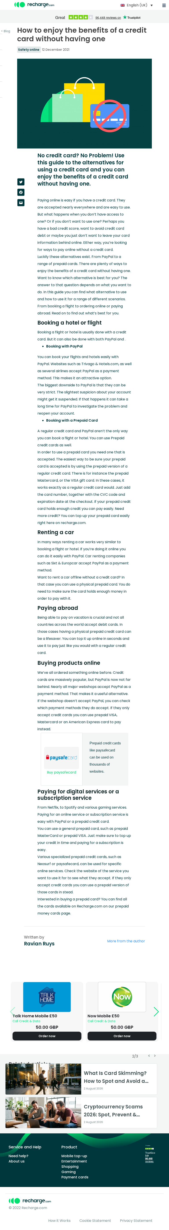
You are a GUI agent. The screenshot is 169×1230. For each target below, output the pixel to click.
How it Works (59, 1220)
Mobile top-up (74, 1156)
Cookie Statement (95, 1220)
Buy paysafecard (61, 772)
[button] (82, 480)
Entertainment (74, 1161)
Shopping (70, 1166)
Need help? (18, 1156)
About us (17, 1161)
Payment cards (74, 1177)
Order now (47, 1036)
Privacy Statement (136, 1220)
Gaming (68, 1171)
